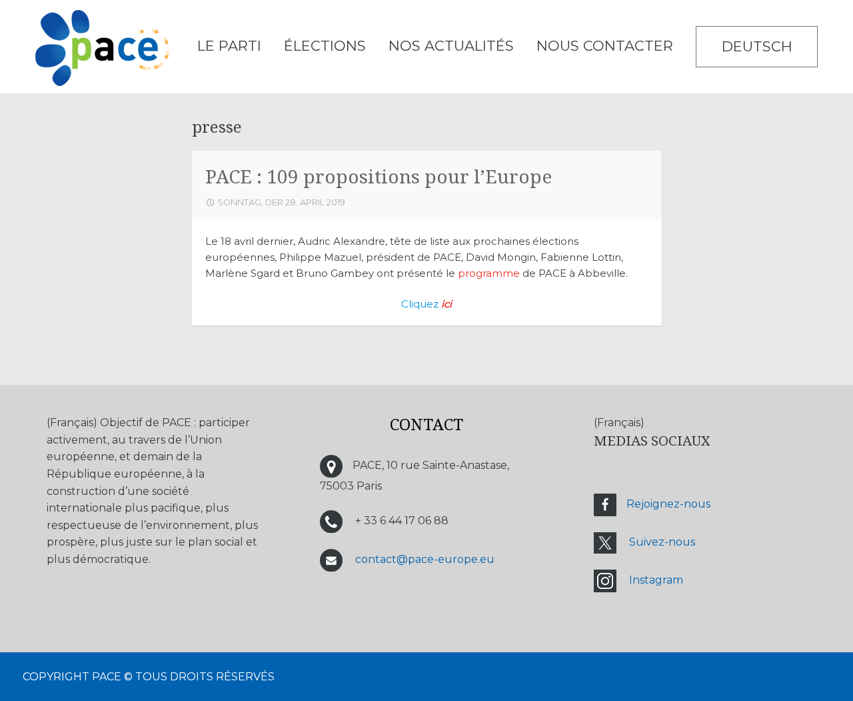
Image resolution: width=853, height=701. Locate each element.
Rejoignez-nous (668, 504)
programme (489, 273)
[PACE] (102, 50)
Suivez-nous (662, 542)
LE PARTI (229, 45)
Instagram (656, 580)
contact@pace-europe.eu (424, 560)
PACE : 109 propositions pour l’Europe (378, 177)
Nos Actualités (451, 45)
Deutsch (757, 46)
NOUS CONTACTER (604, 45)
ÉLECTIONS (325, 45)
